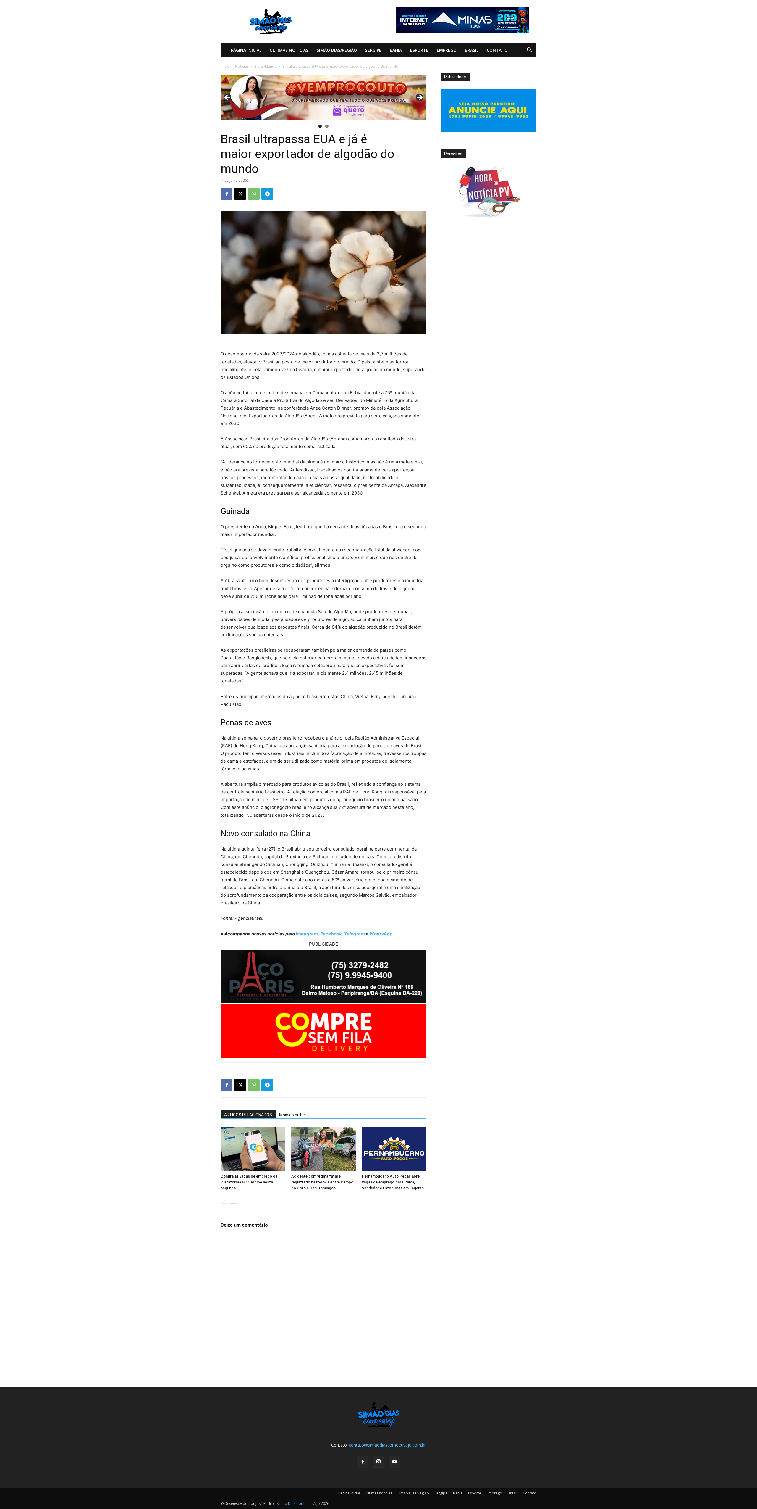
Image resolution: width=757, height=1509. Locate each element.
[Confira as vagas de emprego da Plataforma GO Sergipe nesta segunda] (253, 1149)
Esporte (419, 50)
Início (225, 66)
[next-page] (233, 1200)
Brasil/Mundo (265, 66)
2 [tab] (327, 126)
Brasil (471, 50)
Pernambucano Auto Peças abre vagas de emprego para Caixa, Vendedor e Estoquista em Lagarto (393, 1182)
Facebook (331, 934)
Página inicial (246, 50)
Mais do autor (292, 1114)
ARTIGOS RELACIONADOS (248, 1114)
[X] (240, 194)
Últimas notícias (289, 50)
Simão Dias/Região (337, 50)
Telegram (354, 934)
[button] (529, 51)
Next (419, 97)
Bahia (396, 50)
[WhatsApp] (254, 194)
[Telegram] (267, 194)
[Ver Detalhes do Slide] (323, 97)
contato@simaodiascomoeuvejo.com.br (387, 1445)
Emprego (447, 50)
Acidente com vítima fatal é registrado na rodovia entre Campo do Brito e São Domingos (322, 1182)
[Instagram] (378, 1462)
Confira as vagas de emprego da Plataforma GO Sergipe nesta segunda (249, 1182)
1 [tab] (320, 126)
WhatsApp (381, 934)
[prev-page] (224, 1200)
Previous (227, 97)
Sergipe (373, 50)
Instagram (307, 934)
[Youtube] (394, 1462)
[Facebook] (226, 194)
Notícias (242, 66)
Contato (497, 50)
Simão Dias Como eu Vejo (298, 1503)
